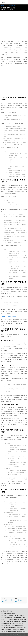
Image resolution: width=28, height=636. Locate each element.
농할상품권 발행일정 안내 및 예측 (8, 613)
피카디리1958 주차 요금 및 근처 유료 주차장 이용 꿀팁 (12, 623)
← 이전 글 (7, 600)
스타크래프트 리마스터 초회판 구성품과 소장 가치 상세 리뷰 (14, 621)
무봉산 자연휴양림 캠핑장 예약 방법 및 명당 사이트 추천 (13, 629)
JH (17, 634)
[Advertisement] (14, 26)
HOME (2, 5)
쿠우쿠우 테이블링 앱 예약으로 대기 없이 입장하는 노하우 (13, 617)
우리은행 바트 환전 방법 (11, 5)
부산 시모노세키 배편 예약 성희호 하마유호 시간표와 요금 (13, 631)
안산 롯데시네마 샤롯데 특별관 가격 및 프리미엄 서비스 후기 (14, 627)
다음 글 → (19, 600)
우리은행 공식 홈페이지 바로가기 (8, 316)
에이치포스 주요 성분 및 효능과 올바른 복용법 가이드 (12, 625)
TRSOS (3, 2)
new (5, 5)
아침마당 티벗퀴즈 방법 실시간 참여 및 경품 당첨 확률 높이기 (14, 619)
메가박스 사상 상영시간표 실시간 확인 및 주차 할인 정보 (13, 615)
